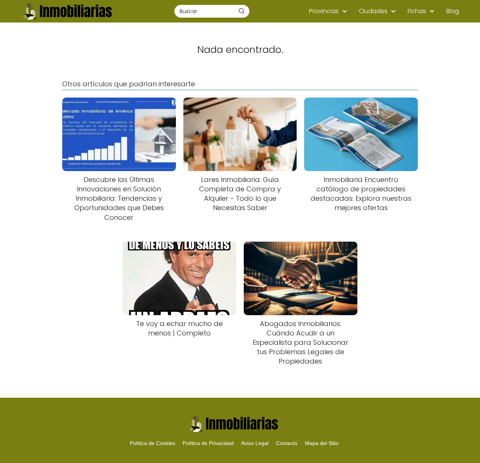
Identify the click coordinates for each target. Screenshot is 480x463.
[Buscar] (241, 11)
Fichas (417, 11)
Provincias (324, 11)
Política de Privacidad (208, 443)
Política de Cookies (152, 443)
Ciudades (373, 11)
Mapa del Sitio (322, 443)
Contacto (286, 443)
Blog (452, 11)
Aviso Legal (254, 443)
